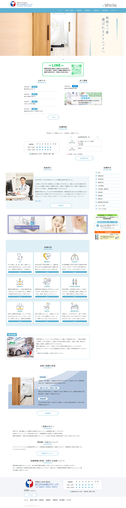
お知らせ (34, 86)
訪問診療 (100, 192)
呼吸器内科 (101, 179)
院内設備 (105, 10)
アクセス (113, 10)
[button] (62, 59)
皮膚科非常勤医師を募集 (70, 88)
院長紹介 (79, 10)
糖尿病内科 (101, 182)
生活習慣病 (101, 186)
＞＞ (97, 137)
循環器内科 (101, 176)
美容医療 (100, 195)
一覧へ (53, 117)
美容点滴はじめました (29, 89)
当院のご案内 (69, 10)
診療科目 (96, 10)
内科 (99, 172)
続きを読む (38, 201)
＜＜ (71, 137)
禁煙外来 (100, 199)
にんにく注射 (101, 205)
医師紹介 (88, 10)
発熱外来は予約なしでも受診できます (33, 111)
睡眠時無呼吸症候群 (103, 202)
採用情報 (75, 86)
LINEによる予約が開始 (30, 103)
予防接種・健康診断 (103, 189)
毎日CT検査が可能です (30, 96)
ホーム (60, 10)
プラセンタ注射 (102, 209)
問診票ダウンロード (48, 453)
